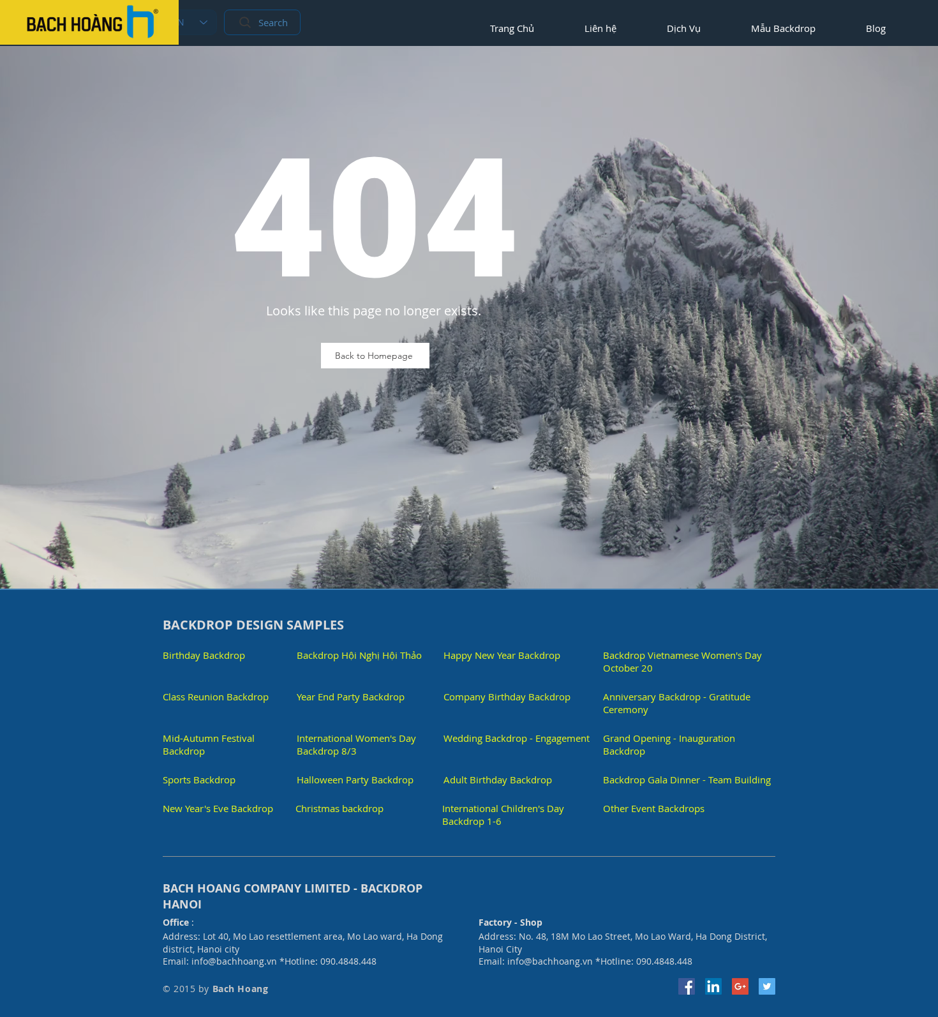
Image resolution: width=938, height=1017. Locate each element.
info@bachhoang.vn (234, 961)
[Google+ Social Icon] (740, 986)
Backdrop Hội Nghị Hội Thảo (359, 655)
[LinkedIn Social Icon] (713, 986)
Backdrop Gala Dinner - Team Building (687, 779)
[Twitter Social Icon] (767, 986)
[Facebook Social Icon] (686, 986)
